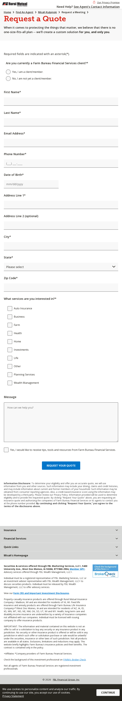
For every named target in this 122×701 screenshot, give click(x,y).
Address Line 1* (15, 195)
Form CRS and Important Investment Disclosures (41, 593)
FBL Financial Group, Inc (66, 679)
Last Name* (12, 113)
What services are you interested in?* (30, 299)
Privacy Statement (13, 696)
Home (7, 12)
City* (7, 237)
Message (10, 397)
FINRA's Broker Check (74, 659)
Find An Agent (24, 12)
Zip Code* (11, 278)
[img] (18, 4)
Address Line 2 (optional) (21, 216)
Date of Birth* (14, 175)
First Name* (12, 92)
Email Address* (14, 133)
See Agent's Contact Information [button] (97, 7)
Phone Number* (15, 154)
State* (8, 257)
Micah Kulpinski (47, 12)
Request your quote (61, 465)
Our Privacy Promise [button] (108, 2)
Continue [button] (108, 692)
